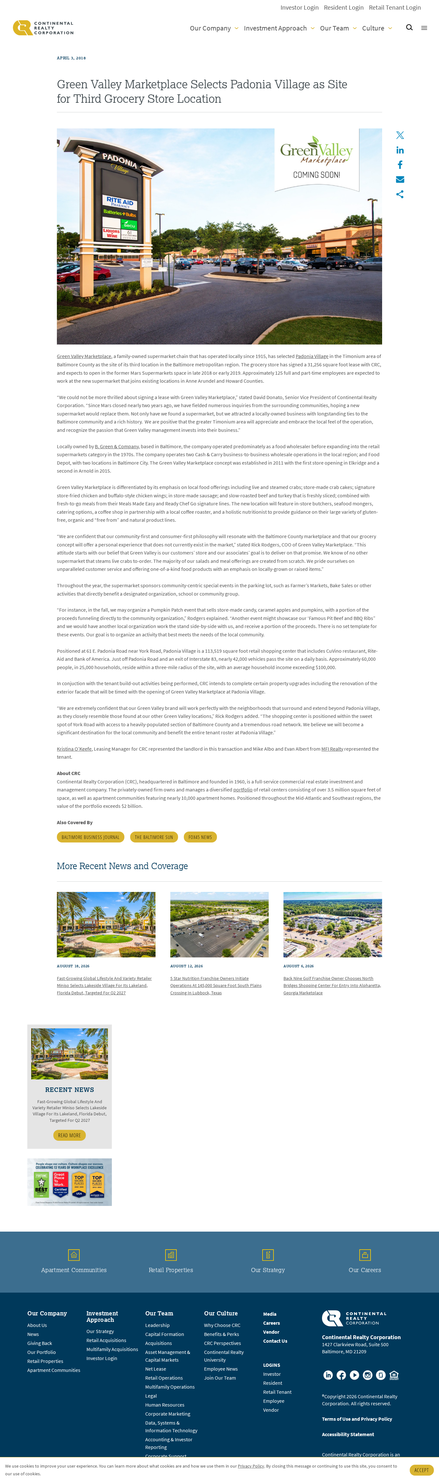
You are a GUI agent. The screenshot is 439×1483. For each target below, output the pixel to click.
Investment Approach (275, 28)
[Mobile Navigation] (424, 28)
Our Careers (365, 1270)
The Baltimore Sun (154, 837)
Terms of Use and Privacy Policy (357, 1419)
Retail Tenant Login (395, 7)
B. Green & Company (117, 446)
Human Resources (164, 1404)
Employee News (221, 1368)
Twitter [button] (400, 135)
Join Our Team (220, 1377)
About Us (37, 1325)
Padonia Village (312, 356)
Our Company (210, 28)
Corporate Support (165, 1456)
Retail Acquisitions (106, 1340)
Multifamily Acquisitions (112, 1349)
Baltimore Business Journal (91, 837)
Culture (373, 28)
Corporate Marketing (167, 1413)
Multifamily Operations (170, 1386)
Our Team (334, 28)
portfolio (243, 789)
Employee (273, 1401)
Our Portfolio (41, 1352)
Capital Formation (164, 1334)
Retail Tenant (277, 1392)
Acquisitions (158, 1343)
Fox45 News (200, 837)
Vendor (271, 1410)
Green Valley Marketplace (84, 356)
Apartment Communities (74, 1270)
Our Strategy (268, 1270)
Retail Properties (171, 1270)
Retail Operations (164, 1377)
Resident (272, 1383)
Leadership (157, 1325)
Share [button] (400, 194)
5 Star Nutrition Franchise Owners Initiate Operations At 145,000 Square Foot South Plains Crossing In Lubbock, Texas (216, 985)
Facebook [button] (400, 165)
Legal (151, 1395)
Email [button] (400, 179)
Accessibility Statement (348, 1434)
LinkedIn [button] (400, 150)
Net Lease (155, 1368)
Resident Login (344, 7)
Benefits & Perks (221, 1334)
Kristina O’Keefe (74, 749)
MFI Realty (332, 749)
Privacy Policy (251, 1466)
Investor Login (300, 7)
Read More (69, 1135)
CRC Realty (43, 27)
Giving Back (39, 1343)
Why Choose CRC (222, 1325)
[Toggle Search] (409, 27)
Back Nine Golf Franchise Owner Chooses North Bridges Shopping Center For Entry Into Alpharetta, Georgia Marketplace (332, 985)
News (33, 1334)
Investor (272, 1374)
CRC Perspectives (222, 1343)
